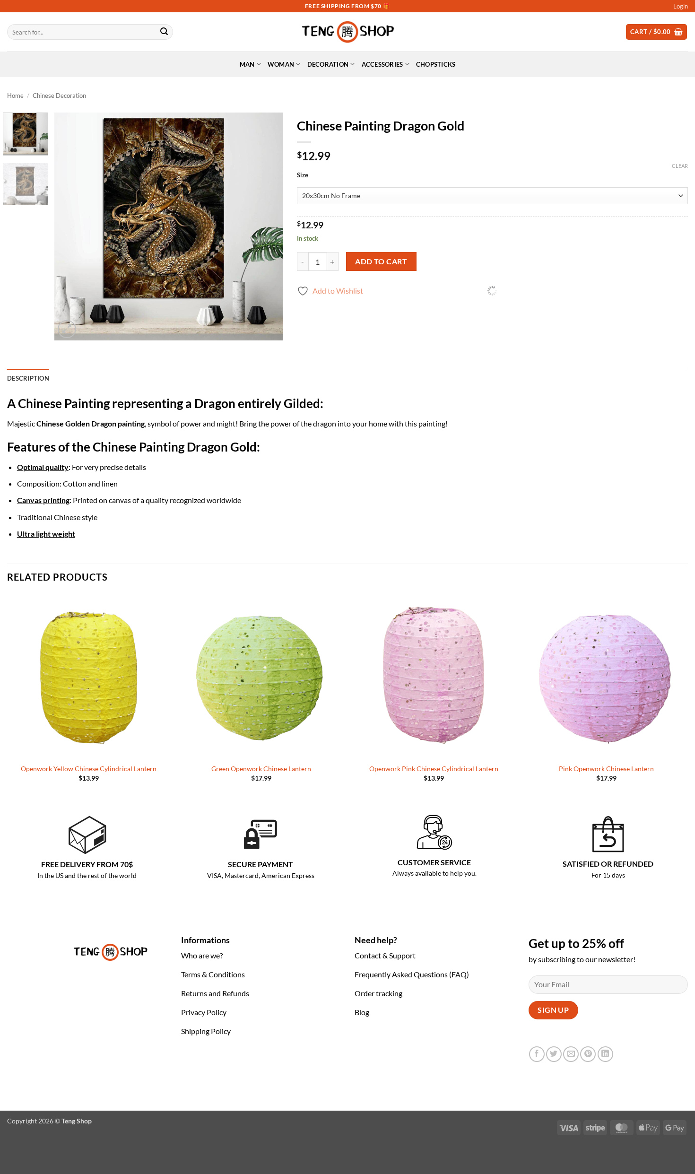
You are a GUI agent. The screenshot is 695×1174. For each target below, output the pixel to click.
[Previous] (70, 227)
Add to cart (381, 261)
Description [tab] (28, 378)
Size (302, 175)
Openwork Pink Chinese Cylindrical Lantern (433, 769)
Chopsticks (436, 64)
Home (15, 95)
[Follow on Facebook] (537, 1054)
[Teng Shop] (347, 31)
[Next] (266, 227)
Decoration (328, 64)
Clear (680, 166)
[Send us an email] (571, 1054)
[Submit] (164, 32)
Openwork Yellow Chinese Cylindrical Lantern (88, 769)
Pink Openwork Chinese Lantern (606, 769)
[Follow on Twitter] (554, 1054)
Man (247, 64)
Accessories (382, 64)
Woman (281, 64)
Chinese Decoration (59, 95)
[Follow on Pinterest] (588, 1054)
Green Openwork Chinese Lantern (261, 769)
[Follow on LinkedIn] (605, 1054)
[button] (680, 6)
